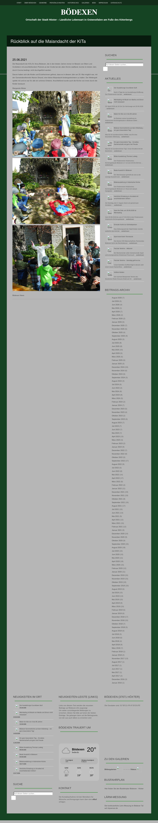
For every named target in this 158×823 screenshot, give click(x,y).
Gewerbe (43, 3)
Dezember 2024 (118, 367)
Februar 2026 (117, 319)
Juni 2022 (115, 471)
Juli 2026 (115, 301)
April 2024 (116, 395)
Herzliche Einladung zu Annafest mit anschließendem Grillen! (126, 197)
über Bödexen (30, 3)
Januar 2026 (117, 322)
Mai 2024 (115, 391)
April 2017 (116, 676)
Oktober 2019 (117, 582)
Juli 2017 (115, 665)
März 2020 (116, 565)
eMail (94, 799)
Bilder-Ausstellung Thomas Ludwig (125, 156)
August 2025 (117, 339)
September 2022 (118, 461)
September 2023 (118, 419)
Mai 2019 (115, 599)
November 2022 (118, 454)
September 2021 (118, 502)
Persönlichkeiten (57, 3)
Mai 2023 (115, 433)
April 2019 (116, 603)
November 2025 (118, 329)
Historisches (73, 3)
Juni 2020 (115, 554)
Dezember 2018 (118, 617)
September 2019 (118, 586)
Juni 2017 (115, 669)
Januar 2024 (117, 405)
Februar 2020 (117, 568)
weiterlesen (128, 94)
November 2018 (118, 620)
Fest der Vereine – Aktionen (123, 248)
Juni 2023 (115, 430)
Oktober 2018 (117, 624)
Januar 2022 (117, 488)
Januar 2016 (117, 683)
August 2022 (117, 464)
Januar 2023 (117, 447)
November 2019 (118, 579)
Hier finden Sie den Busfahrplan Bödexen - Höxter (124, 789)
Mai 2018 (115, 641)
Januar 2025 (117, 364)
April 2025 (116, 353)
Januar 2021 (117, 530)
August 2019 (117, 589)
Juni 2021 (115, 513)
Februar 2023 (117, 443)
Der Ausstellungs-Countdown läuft (125, 88)
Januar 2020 (117, 572)
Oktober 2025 (117, 332)
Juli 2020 (115, 551)
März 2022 (116, 482)
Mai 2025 (115, 350)
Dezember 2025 (118, 325)
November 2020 (118, 537)
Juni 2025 (115, 346)
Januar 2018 (117, 655)
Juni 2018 (115, 638)
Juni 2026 (115, 305)
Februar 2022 (117, 485)
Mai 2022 (115, 475)
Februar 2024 (117, 402)
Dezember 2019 (118, 575)
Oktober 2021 (117, 499)
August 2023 (117, 423)
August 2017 (117, 662)
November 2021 (118, 495)
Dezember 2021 (118, 492)
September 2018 (118, 627)
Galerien (85, 3)
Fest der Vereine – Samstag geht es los (127, 260)
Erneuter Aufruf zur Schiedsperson (125, 224)
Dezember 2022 (118, 450)
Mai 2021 (115, 516)
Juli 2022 (115, 468)
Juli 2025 (115, 343)
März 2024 (116, 398)
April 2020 (116, 561)
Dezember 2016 (118, 679)
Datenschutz (116, 3)
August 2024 (117, 381)
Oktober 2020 (117, 541)
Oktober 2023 (117, 416)
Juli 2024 (115, 384)
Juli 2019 (115, 593)
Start (19, 3)
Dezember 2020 (118, 534)
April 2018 (116, 645)
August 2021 (117, 506)
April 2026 (116, 312)
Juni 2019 (115, 596)
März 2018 (116, 648)
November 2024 (118, 371)
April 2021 (116, 520)
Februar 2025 (117, 360)
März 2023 (116, 440)
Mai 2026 (115, 308)
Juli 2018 (115, 634)
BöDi (94, 3)
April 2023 (116, 436)
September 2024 (118, 377)
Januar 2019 (117, 613)
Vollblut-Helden (119, 272)
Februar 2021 (117, 527)
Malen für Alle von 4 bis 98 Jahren (125, 114)
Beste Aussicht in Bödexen (123, 170)
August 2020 (117, 547)
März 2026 (116, 315)
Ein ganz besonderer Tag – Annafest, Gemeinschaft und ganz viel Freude (126, 143)
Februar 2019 (117, 610)
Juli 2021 (115, 509)
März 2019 (116, 606)
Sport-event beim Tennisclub (123, 236)
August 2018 (117, 631)
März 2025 (116, 357)
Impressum (103, 3)
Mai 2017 (115, 672)
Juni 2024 (115, 388)
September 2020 (118, 544)
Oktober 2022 (117, 457)
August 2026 (117, 298)
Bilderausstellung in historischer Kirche (127, 182)
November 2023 (118, 412)
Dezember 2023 (118, 409)
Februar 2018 (117, 652)
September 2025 (118, 336)
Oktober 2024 (117, 374)
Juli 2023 (115, 426)
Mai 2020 (115, 558)
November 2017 (118, 658)
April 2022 (116, 478)
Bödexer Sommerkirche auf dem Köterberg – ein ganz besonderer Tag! (129, 129)
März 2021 (116, 523)
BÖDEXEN (79, 11)
